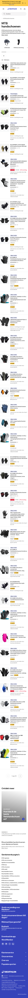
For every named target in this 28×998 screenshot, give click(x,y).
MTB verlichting (6, 887)
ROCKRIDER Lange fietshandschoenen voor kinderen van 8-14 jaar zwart (18, 203)
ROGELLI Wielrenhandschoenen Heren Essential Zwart (18, 126)
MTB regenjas (5, 858)
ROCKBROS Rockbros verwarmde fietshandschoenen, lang (17, 569)
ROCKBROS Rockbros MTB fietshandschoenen (17, 702)
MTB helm (7, 47)
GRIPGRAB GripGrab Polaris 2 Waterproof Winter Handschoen (18, 321)
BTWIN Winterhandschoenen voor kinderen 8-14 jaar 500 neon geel (18, 110)
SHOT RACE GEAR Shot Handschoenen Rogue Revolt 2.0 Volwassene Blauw (18, 687)
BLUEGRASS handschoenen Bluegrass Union (18, 390)
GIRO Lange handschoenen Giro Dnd (18, 421)
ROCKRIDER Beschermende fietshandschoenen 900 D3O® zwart (18, 458)
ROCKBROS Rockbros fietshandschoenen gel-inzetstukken (17, 358)
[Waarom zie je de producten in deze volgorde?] (2, 60)
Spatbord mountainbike (8, 862)
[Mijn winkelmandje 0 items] (24, 9)
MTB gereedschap (7, 898)
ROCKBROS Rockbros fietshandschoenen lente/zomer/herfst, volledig (18, 376)
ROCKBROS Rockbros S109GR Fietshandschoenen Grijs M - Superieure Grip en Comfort (18, 719)
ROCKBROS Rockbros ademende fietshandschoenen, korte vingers (17, 476)
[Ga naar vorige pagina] (8, 776)
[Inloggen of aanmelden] (21, 9)
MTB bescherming (19, 47)
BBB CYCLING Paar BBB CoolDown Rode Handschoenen (16, 737)
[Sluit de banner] (25, 3)
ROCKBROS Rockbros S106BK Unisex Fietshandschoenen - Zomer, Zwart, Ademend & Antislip (18, 221)
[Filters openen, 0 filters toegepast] (4, 56)
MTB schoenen (6, 867)
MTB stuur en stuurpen (8, 880)
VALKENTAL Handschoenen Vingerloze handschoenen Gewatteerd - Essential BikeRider (17, 183)
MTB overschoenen (7, 860)
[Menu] (3, 9)
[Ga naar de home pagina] (12, 9)
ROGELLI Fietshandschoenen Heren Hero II (18, 493)
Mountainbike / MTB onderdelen (10, 889)
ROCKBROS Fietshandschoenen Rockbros (18, 550)
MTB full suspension (7, 894)
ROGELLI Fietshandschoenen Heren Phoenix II (18, 238)
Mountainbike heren (7, 871)
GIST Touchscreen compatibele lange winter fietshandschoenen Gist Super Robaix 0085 (17, 515)
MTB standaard (6, 896)
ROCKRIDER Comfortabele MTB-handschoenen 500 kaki (18, 145)
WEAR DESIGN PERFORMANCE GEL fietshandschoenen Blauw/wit (18, 162)
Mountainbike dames (7, 873)
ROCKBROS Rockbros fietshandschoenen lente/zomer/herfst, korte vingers (17, 340)
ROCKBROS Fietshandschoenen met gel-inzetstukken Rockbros (18, 259)
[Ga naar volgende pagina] (20, 776)
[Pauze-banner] (22, 3)
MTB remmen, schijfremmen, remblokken (13, 882)
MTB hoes (4, 864)
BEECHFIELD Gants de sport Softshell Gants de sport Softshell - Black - (17, 533)
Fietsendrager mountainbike (10, 885)
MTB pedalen (5, 878)
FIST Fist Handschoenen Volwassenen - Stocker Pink (18, 636)
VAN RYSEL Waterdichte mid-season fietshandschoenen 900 (18, 64)
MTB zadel (4, 869)
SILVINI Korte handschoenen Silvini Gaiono (18, 407)
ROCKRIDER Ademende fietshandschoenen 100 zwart (18, 96)
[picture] (4, 67)
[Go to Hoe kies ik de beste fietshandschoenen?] (23, 819)
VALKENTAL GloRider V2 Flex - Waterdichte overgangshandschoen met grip (18, 299)
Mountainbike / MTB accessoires (11, 876)
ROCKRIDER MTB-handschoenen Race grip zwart (17, 583)
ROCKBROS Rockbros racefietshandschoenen (17, 598)
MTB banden (5, 891)
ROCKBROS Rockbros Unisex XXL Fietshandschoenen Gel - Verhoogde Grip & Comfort (18, 652)
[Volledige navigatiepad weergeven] (2, 18)
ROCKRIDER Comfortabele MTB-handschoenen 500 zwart (17, 79)
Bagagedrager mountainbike (10, 900)
